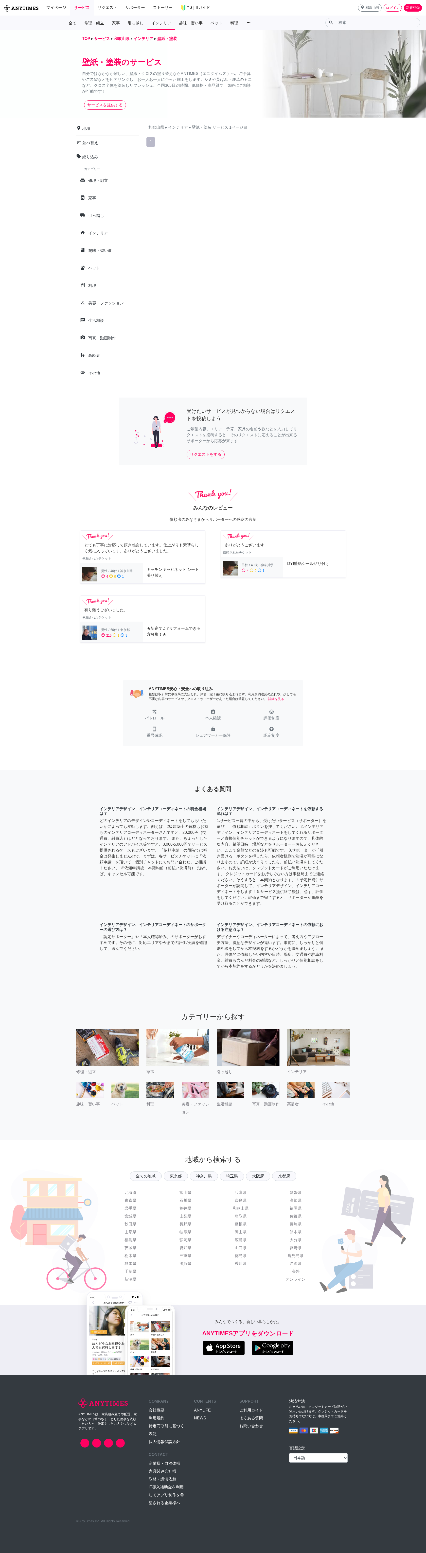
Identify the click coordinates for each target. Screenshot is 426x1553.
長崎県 (296, 1224)
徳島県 (241, 1256)
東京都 (176, 1176)
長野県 (185, 1224)
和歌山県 (240, 1208)
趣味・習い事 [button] (191, 23)
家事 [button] (116, 23)
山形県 (130, 1232)
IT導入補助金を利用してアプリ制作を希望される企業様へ (166, 1495)
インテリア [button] (161, 23)
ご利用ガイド (251, 1410)
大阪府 (258, 1176)
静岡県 (185, 1240)
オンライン (295, 1279)
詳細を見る (276, 699)
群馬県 (130, 1263)
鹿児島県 (295, 1256)
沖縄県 (296, 1263)
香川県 (241, 1263)
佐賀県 (296, 1216)
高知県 (296, 1200)
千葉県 (130, 1271)
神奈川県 (204, 1176)
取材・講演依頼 (162, 1479)
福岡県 (296, 1208)
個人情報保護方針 (164, 1442)
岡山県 (241, 1232)
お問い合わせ (251, 1426)
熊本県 (296, 1232)
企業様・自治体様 (164, 1463)
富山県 (185, 1192)
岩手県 (130, 1208)
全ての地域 (146, 1176)
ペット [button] (216, 23)
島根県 (241, 1224)
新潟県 (130, 1279)
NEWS (200, 1418)
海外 (296, 1271)
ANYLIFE (202, 1410)
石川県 (185, 1200)
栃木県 (130, 1256)
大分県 (296, 1240)
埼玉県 (232, 1176)
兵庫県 (241, 1192)
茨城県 (130, 1248)
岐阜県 (185, 1232)
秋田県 (130, 1224)
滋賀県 (185, 1263)
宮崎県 (296, 1248)
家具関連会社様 (162, 1471)
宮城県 (130, 1216)
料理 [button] (234, 23)
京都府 (284, 1176)
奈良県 (241, 1200)
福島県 (130, 1240)
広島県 (241, 1240)
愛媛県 (296, 1192)
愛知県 (185, 1248)
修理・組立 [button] (94, 23)
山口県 (241, 1248)
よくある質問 (251, 1418)
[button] (370, 8)
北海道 (130, 1192)
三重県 (185, 1256)
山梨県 (185, 1216)
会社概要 (156, 1410)
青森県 (130, 1200)
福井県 (185, 1208)
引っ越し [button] (135, 23)
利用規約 (156, 1418)
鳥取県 (241, 1216)
